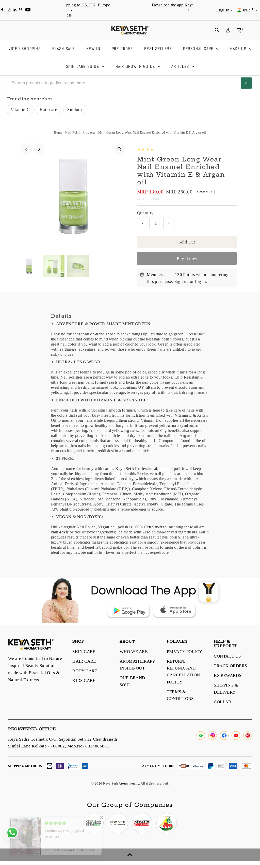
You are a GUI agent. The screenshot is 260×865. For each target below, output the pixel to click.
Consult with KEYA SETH (98, 432)
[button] (39, 431)
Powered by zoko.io (79, 482)
